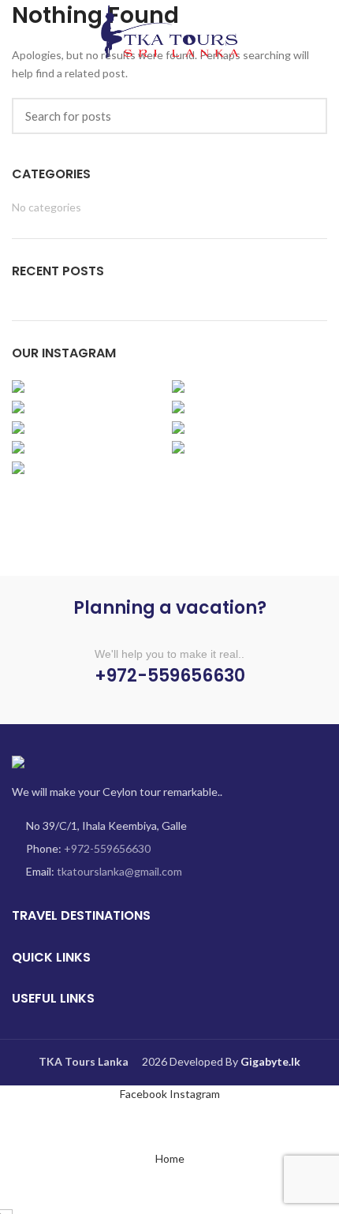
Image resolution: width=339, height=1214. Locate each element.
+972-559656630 (107, 848)
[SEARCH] (306, 116)
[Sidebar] (19, 1123)
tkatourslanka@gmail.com (119, 871)
